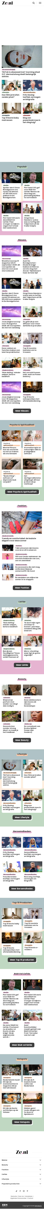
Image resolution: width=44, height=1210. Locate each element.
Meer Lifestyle (22, 817)
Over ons (21, 1196)
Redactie (14, 1196)
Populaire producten (10, 1184)
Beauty (5, 1165)
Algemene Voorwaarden (18, 1198)
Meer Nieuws (22, 410)
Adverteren (28, 1196)
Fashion (5, 1170)
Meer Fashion (22, 587)
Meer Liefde (22, 665)
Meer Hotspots (22, 1122)
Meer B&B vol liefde (22, 1045)
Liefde (4, 1174)
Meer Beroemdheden (22, 888)
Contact (30, 1198)
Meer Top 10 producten (22, 959)
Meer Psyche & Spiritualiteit (22, 491)
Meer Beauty (22, 740)
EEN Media (38, 1206)
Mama (4, 1160)
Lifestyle (5, 1179)
